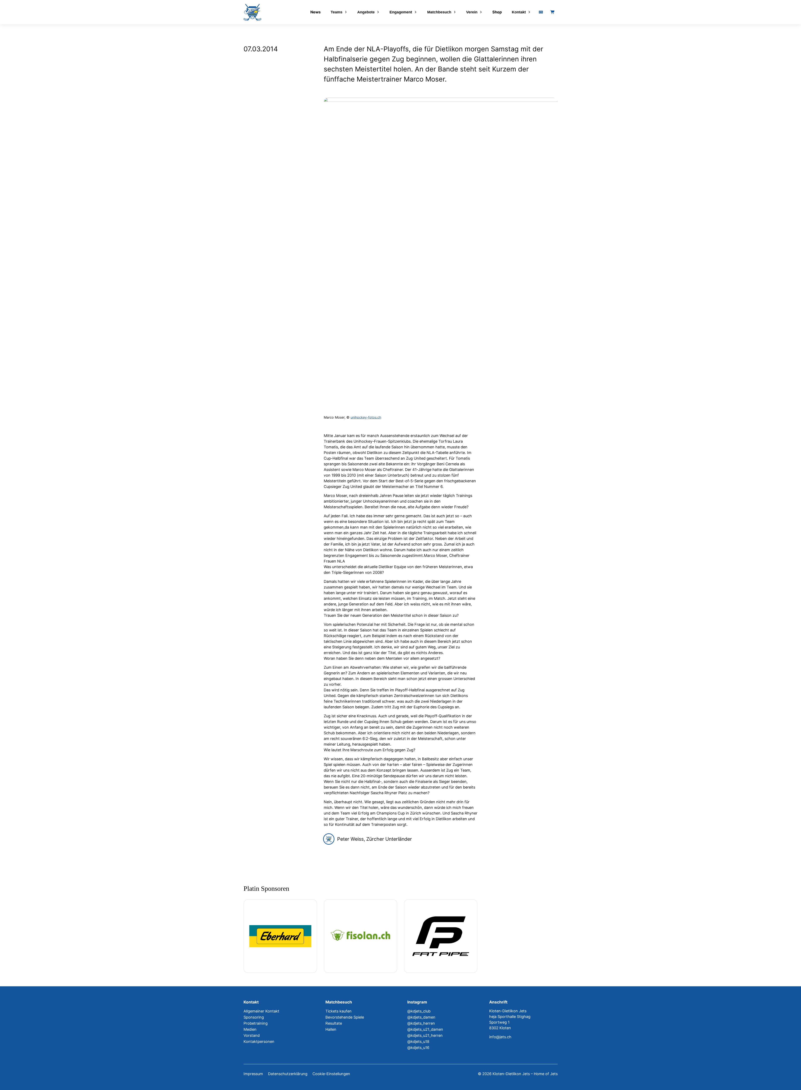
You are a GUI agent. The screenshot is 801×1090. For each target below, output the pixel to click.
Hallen (330, 1029)
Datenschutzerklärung (287, 1074)
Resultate (333, 1023)
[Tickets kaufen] (541, 12)
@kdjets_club (419, 1011)
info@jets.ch (500, 1037)
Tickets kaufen (338, 1011)
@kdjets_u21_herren (425, 1035)
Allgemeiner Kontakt (261, 1011)
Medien (250, 1029)
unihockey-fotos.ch (366, 417)
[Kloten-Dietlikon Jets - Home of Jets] (252, 12)
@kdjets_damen (421, 1017)
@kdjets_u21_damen (425, 1029)
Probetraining (256, 1023)
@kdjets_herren (421, 1023)
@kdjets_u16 (418, 1047)
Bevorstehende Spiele (344, 1017)
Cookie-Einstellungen (331, 1074)
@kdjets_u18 (418, 1041)
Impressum (253, 1074)
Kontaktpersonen (259, 1041)
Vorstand (252, 1035)
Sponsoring (254, 1017)
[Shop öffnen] (553, 12)
